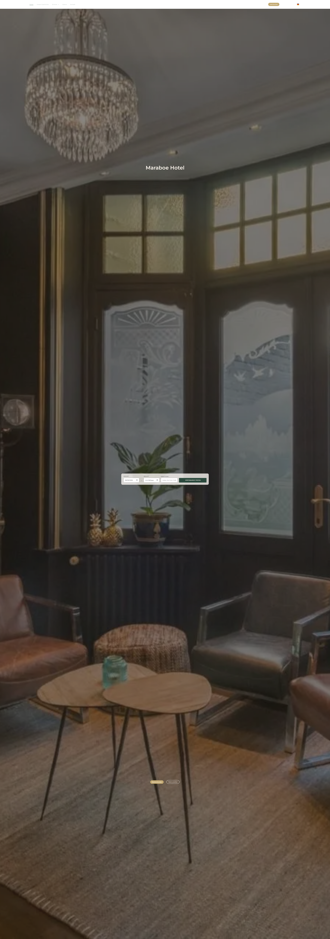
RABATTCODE (165, 476)
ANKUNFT (126, 476)
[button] (193, 480)
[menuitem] (31, 4)
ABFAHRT (146, 476)
